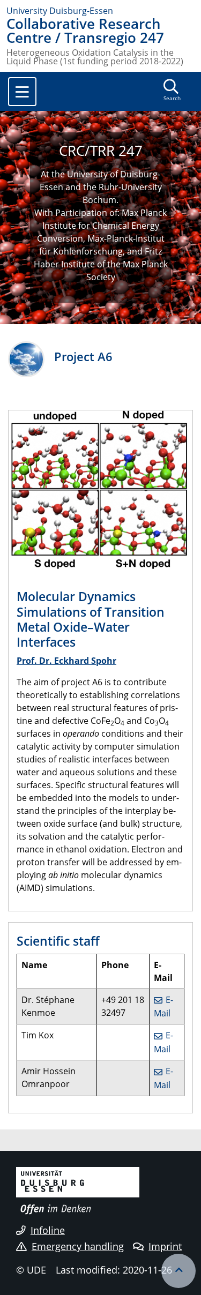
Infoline (48, 1230)
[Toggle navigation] (22, 91)
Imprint (165, 1246)
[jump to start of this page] (178, 1271)
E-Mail (163, 1007)
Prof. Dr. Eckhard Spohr (66, 661)
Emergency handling (78, 1246)
